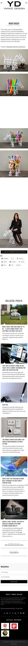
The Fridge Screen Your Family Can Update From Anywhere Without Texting (13, 442)
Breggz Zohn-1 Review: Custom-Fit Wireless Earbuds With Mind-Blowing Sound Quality (13, 524)
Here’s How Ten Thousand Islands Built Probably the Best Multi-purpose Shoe (13, 481)
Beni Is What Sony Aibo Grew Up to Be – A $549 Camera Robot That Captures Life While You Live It (13, 329)
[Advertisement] (14, 16)
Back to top (13, 643)
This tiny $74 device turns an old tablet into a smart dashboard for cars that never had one (14, 368)
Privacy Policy (19, 608)
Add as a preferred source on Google (15, 252)
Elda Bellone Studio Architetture (16, 47)
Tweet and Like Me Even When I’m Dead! (14, 544)
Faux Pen (5, 405)
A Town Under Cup (14, 551)
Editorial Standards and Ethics (8, 608)
